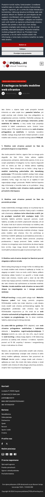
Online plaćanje (7, 417)
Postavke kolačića (8, 474)
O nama (4, 433)
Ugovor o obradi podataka (10, 471)
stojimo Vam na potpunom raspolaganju (16, 368)
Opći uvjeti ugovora (8, 464)
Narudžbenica (6, 414)
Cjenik (4, 423)
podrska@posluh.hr (8, 398)
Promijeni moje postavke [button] (22, 53)
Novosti (4, 427)
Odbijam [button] (22, 49)
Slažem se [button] (22, 45)
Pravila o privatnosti (8, 467)
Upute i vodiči (6, 430)
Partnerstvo (6, 420)
